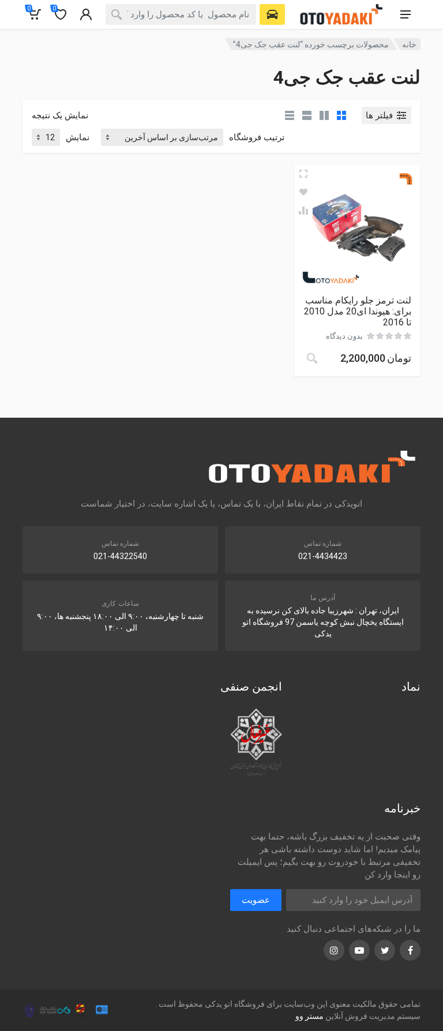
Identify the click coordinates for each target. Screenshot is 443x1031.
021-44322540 (120, 556)
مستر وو (309, 1016)
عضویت (256, 900)
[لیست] (307, 115)
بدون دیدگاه (344, 336)
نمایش (77, 137)
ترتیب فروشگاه (256, 137)
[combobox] (181, 14)
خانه (409, 44)
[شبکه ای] (341, 115)
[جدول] (289, 115)
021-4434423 (322, 556)
